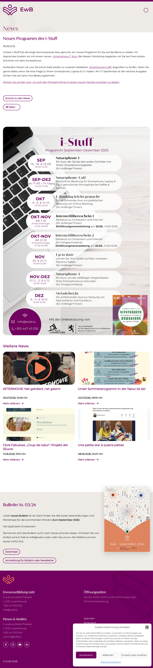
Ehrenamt (90, 622)
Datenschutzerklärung (111, 662)
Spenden (89, 618)
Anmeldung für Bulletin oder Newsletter (29, 560)
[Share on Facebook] (18, 107)
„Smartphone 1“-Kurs (64, 56)
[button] (147, 627)
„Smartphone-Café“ (100, 67)
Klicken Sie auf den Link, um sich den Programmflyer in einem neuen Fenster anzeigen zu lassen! (61, 82)
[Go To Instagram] (13, 644)
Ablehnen (107, 655)
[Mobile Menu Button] (146, 10)
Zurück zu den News (17, 98)
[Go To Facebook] (6, 644)
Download (11, 551)
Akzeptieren (86, 655)
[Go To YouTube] (20, 644)
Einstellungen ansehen (134, 655)
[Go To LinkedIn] (27, 644)
